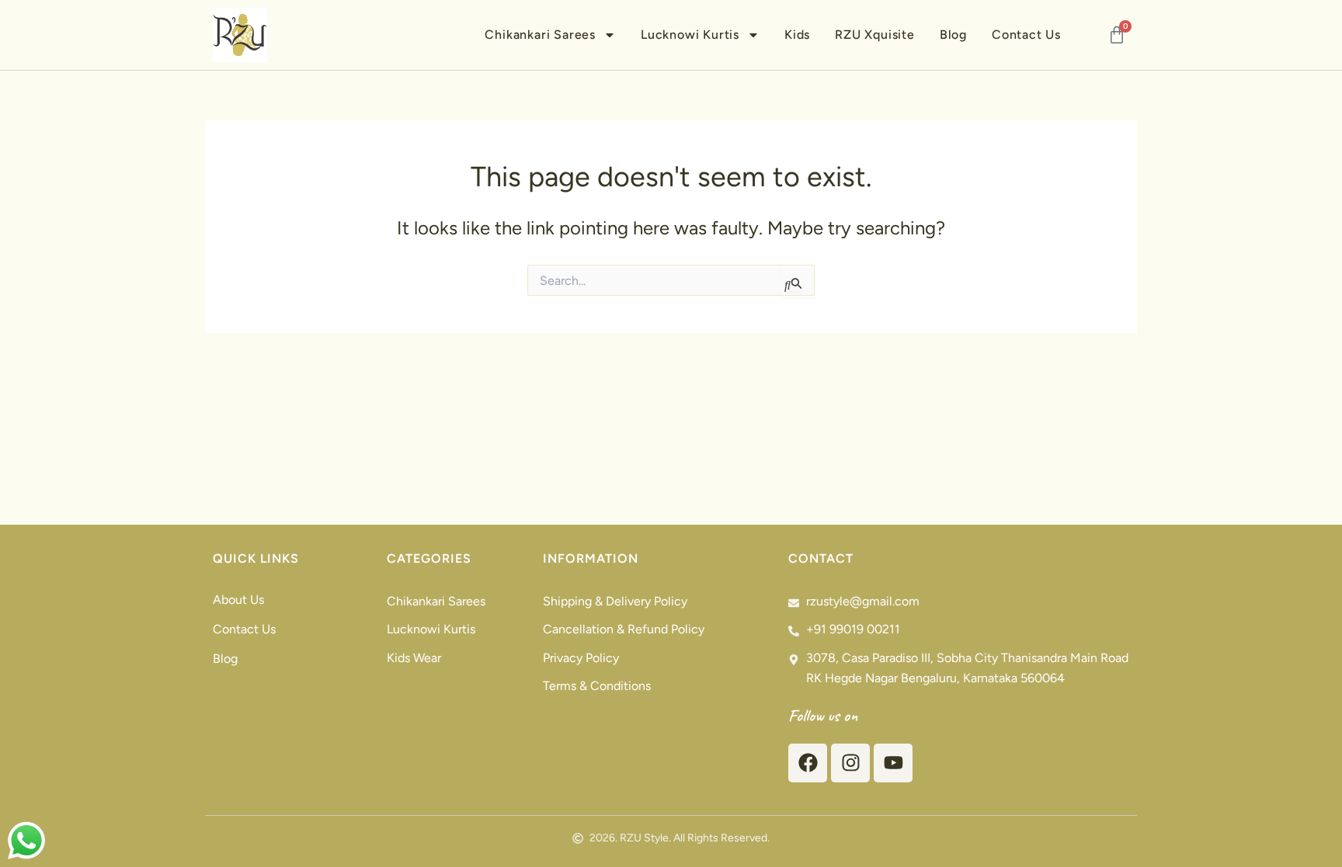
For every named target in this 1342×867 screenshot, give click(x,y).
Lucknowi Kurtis (690, 34)
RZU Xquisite (875, 34)
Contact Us (1026, 34)
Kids (797, 34)
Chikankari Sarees (540, 34)
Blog (953, 34)
